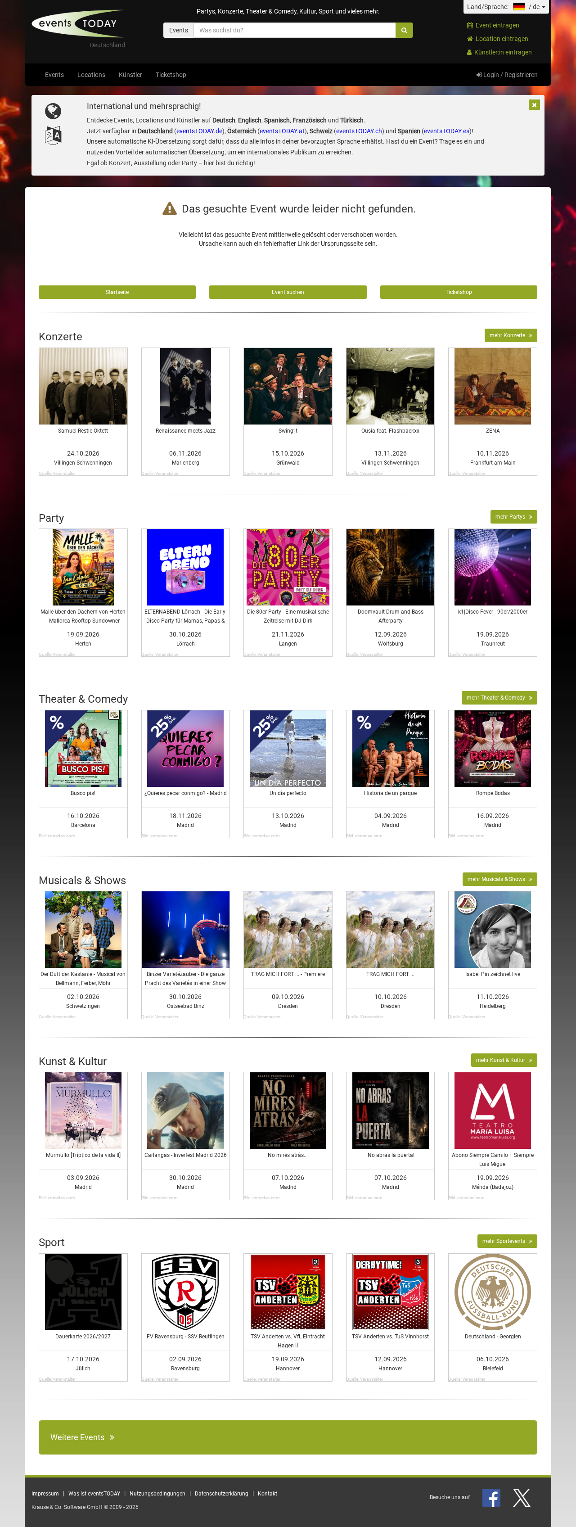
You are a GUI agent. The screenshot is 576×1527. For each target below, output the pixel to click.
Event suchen (288, 292)
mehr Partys (512, 517)
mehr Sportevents (505, 1241)
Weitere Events (80, 1437)
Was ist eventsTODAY (94, 1494)
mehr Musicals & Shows (498, 879)
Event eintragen (496, 25)
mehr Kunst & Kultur (502, 1060)
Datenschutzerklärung (221, 1494)
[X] (522, 1497)
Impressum (45, 1494)
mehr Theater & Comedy (498, 698)
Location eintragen (500, 38)
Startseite (117, 292)
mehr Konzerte (509, 335)
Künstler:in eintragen (502, 52)
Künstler (130, 74)
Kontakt (267, 1494)
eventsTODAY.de (199, 131)
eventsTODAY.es (446, 131)
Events (54, 74)
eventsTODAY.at (282, 131)
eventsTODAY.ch (359, 131)
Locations (91, 74)
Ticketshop (171, 74)
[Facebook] (492, 1497)
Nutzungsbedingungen (157, 1494)
